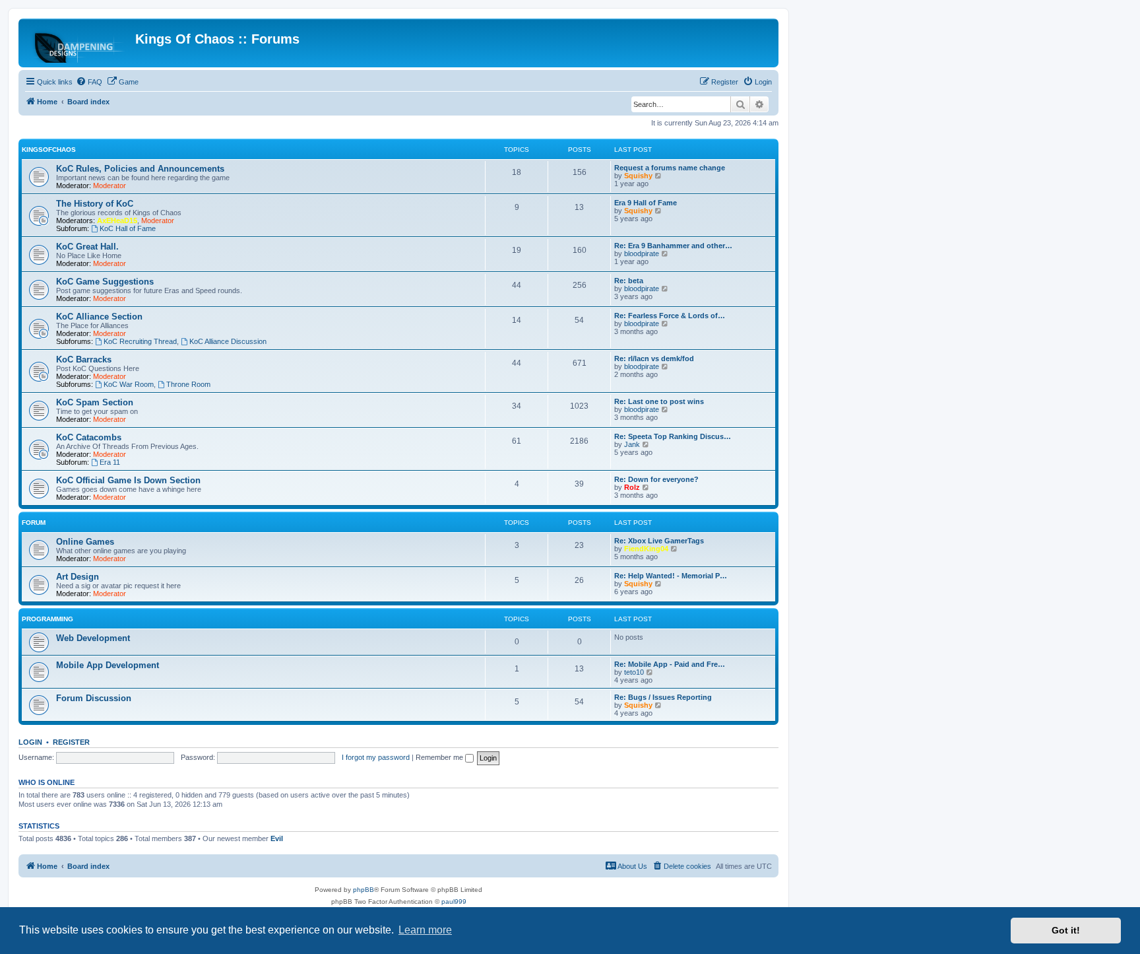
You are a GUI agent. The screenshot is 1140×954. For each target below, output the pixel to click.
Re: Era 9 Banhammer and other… (673, 246)
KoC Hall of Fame (128, 228)
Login (30, 742)
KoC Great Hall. (87, 247)
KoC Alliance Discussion (228, 341)
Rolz (632, 487)
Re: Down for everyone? (656, 479)
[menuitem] (89, 82)
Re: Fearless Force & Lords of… (669, 316)
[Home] (78, 43)
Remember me (440, 757)
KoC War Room (129, 384)
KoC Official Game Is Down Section (128, 480)
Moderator (109, 185)
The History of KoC (94, 204)
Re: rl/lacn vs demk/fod (654, 358)
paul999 (453, 901)
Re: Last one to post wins (659, 401)
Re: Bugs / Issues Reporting (663, 697)
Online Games (85, 542)
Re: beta (628, 281)
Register (71, 742)
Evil (276, 838)
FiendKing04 (646, 549)
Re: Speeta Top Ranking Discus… (672, 436)
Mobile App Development (107, 665)
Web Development (93, 638)
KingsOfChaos (49, 149)
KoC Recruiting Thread (140, 341)
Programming (47, 619)
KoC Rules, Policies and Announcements (140, 169)
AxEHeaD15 (117, 220)
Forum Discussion (93, 698)
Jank (632, 444)
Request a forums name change (669, 168)
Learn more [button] (425, 930)
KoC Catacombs (88, 437)
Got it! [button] (1066, 930)
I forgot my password (376, 757)
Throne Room (188, 384)
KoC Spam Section (94, 402)
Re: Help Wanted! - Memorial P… (670, 576)
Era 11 (110, 462)
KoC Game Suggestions (105, 282)
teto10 (634, 672)
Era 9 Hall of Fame (645, 203)
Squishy (638, 176)
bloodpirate (641, 253)
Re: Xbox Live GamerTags (659, 541)
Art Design (77, 577)
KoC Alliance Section (99, 317)
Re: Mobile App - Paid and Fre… (669, 664)
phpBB (363, 889)
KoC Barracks (83, 359)
